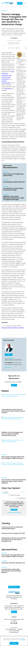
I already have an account (14, 512)
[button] (3, 3)
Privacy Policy (22, 639)
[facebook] (9, 48)
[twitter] (14, 48)
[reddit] (16, 48)
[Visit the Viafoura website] (23, 498)
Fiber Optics (4, 10)
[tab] (5, 492)
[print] (25, 48)
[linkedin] (11, 48)
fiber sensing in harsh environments (7, 77)
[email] (18, 48)
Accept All (14, 643)
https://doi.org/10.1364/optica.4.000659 (13, 327)
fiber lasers (8, 88)
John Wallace (14, 38)
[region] (14, 495)
